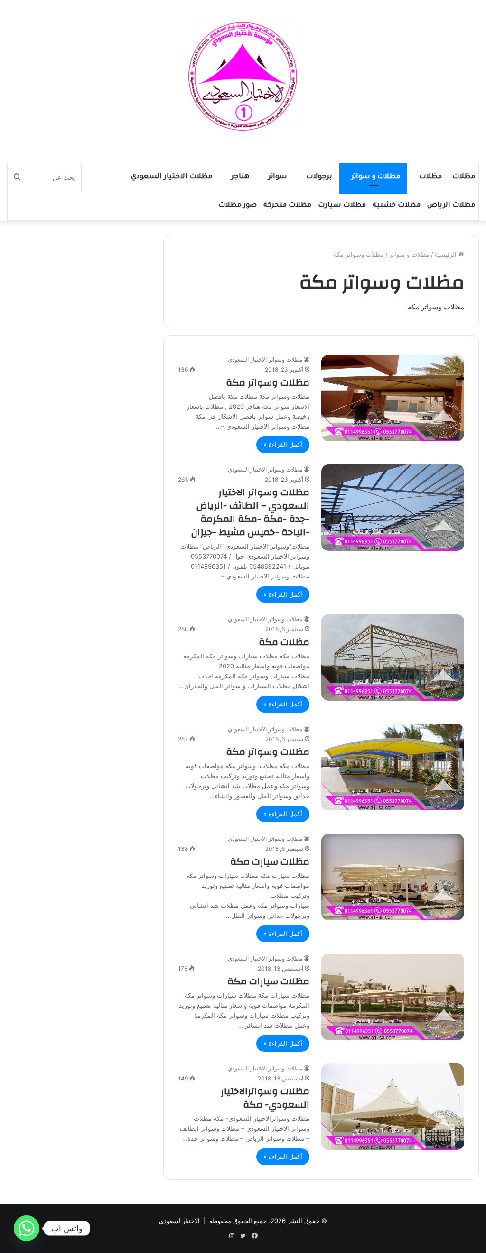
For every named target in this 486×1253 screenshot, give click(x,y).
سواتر (277, 177)
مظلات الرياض (451, 206)
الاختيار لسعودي (179, 1220)
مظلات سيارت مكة (269, 861)
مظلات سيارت (342, 206)
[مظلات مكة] (392, 657)
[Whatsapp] (26, 1228)
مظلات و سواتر (375, 177)
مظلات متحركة (287, 206)
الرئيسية (446, 254)
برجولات (319, 177)
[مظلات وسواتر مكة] (392, 398)
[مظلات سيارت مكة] (392, 877)
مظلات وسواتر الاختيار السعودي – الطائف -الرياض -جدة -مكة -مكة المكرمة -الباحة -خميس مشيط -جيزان (250, 512)
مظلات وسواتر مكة (267, 382)
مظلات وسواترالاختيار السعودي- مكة (265, 1097)
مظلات (463, 177)
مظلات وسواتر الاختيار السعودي (265, 359)
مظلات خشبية (397, 206)
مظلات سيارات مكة (268, 981)
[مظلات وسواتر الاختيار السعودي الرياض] (243, 76)
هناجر (240, 177)
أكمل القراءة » (282, 444)
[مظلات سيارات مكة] (392, 997)
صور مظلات (237, 206)
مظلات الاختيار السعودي (171, 177)
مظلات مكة (284, 642)
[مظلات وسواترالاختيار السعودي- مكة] (392, 1106)
